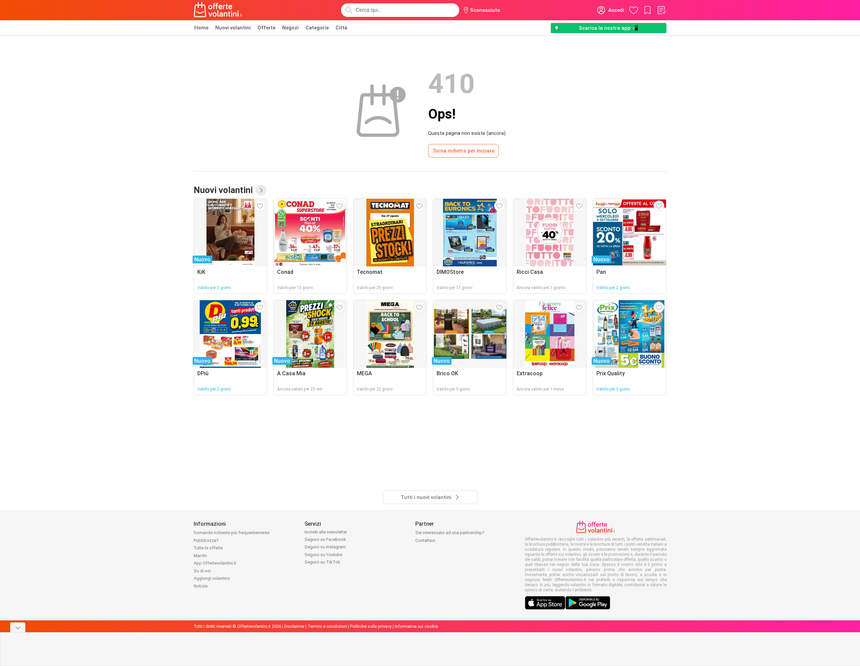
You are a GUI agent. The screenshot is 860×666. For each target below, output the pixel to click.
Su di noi (202, 570)
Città (341, 28)
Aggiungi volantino (212, 578)
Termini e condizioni (327, 626)
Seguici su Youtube (323, 554)
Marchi (200, 555)
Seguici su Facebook (325, 539)
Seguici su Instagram (325, 546)
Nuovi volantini (233, 28)
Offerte (266, 28)
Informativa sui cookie (416, 626)
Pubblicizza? (206, 540)
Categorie (317, 28)
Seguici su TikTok (322, 562)
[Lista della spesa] (661, 10)
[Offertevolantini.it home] (218, 10)
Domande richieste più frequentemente (231, 532)
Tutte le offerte (208, 547)
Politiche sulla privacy (371, 626)
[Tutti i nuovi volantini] (260, 190)
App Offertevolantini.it (215, 563)
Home (201, 28)
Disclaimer (294, 626)
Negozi (290, 28)
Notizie (200, 586)
